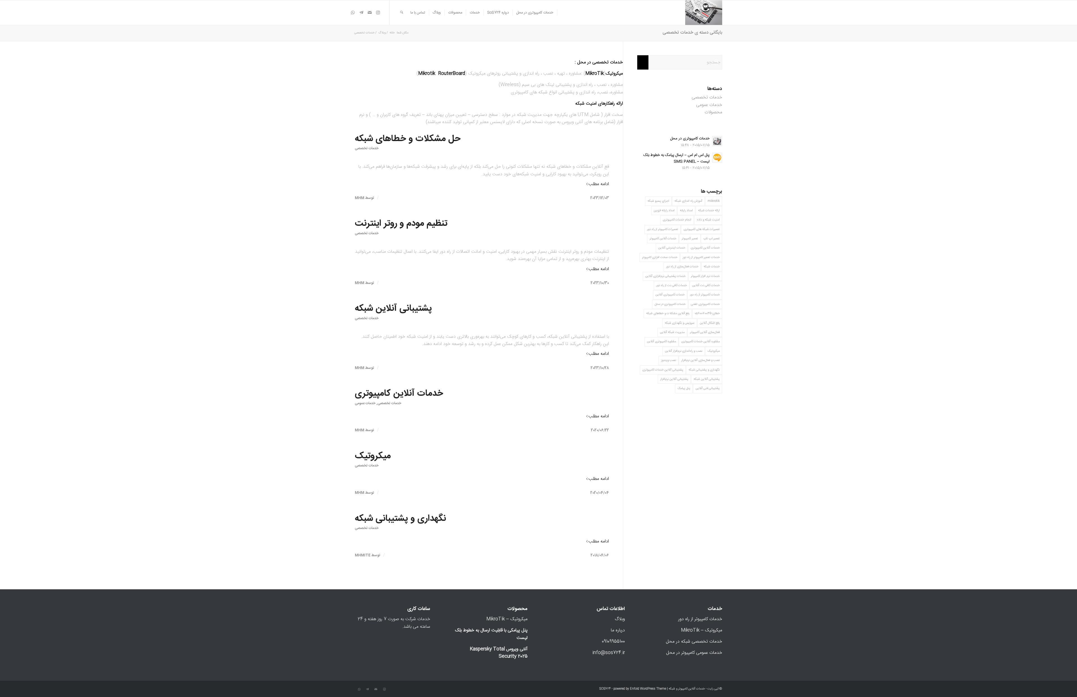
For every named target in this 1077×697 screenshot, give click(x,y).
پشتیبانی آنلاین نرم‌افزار (674, 379)
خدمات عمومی (365, 403)
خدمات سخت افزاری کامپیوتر (659, 257)
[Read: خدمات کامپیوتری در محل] (717, 141)
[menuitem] (535, 12)
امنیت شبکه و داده (708, 219)
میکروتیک (373, 456)
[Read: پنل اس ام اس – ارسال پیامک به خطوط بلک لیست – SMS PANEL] (717, 158)
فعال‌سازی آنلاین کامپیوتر (705, 332)
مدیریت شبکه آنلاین (672, 332)
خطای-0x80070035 (707, 313)
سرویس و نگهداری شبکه (679, 323)
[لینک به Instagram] (378, 12)
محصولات (713, 112)
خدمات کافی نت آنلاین (706, 285)
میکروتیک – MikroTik (701, 630)
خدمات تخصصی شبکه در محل (694, 641)
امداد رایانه (686, 210)
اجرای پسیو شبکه (658, 201)
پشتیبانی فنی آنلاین (708, 388)
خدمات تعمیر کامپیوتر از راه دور (701, 257)
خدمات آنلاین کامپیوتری (399, 393)
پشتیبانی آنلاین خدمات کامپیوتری (662, 369)
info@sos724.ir (608, 653)
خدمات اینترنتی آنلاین (671, 247)
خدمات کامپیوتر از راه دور (705, 294)
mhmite (362, 555)
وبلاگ (620, 619)
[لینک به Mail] (369, 12)
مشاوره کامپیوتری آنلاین (661, 341)
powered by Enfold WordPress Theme (639, 688)
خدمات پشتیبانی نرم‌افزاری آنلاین (665, 276)
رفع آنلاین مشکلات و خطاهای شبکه (667, 313)
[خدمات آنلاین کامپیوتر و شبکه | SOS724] (703, 12)
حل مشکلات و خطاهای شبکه (408, 139)
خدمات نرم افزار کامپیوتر (705, 276)
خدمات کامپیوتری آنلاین (670, 294)
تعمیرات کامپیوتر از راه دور (662, 229)
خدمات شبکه (712, 266)
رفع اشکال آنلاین (710, 323)
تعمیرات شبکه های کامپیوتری (702, 229)
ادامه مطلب (598, 184)
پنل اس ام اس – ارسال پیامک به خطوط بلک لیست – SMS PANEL (676, 158)
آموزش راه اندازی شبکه (688, 201)
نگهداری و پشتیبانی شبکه (400, 518)
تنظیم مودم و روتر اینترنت (401, 223)
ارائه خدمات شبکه (709, 210)
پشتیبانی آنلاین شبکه (393, 308)
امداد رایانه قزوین (664, 210)
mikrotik (714, 201)
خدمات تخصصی (367, 148)
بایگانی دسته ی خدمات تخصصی (692, 32)
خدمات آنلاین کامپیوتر (663, 238)
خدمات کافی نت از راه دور (671, 285)
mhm (359, 198)
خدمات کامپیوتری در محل (690, 138)
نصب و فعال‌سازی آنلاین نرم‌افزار (700, 360)
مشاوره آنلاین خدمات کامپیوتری (700, 341)
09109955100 (613, 641)
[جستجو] (402, 12)
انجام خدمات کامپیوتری (677, 219)
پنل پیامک (684, 388)
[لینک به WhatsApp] (353, 12)
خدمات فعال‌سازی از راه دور (682, 266)
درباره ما (618, 630)
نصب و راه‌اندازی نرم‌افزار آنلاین (683, 351)
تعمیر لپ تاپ (711, 238)
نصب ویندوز (668, 360)
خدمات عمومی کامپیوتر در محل (694, 653)
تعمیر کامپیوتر (690, 238)
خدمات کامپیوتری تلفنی (705, 304)
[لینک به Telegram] (361, 12)
